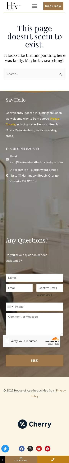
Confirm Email (44, 294)
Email (9, 294)
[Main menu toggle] (34, 6)
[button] (54, 6)
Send (34, 361)
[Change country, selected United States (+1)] (10, 307)
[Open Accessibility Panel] (5, 448)
